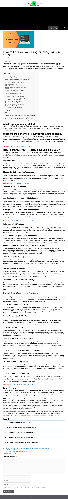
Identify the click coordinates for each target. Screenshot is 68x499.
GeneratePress (45, 497)
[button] (64, 28)
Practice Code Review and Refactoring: (16, 96)
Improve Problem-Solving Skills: (14, 93)
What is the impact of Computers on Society (21, 146)
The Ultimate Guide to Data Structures (20, 183)
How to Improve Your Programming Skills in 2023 (16, 448)
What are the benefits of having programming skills (38, 448)
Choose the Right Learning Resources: (15, 82)
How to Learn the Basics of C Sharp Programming (16, 451)
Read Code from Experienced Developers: (16, 90)
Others (61, 28)
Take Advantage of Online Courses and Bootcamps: (18, 91)
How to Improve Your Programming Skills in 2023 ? (17, 79)
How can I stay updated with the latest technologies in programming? (22, 120)
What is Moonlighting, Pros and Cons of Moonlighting (24, 384)
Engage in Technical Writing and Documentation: (18, 105)
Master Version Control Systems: (15, 101)
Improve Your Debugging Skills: (14, 99)
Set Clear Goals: (10, 81)
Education (18, 28)
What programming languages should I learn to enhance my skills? (21, 115)
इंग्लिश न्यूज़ (13, 446)
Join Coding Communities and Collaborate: (16, 85)
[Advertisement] (34, 16)
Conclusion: (7, 110)
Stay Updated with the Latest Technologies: (16, 87)
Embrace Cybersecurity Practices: (15, 107)
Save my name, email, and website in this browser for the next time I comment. (25, 487)
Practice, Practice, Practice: (13, 84)
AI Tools (33, 28)
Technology (25, 28)
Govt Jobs (10, 28)
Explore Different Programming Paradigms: (17, 98)
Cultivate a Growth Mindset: (14, 95)
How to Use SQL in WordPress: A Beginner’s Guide (23, 221)
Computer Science (42, 28)
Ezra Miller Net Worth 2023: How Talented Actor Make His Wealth (19, 449)
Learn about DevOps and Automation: (16, 104)
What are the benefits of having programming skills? (17, 77)
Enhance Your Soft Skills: (13, 102)
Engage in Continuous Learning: (14, 108)
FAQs (6, 112)
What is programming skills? (11, 76)
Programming (53, 28)
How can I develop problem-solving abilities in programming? (20, 117)
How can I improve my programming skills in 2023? (18, 113)
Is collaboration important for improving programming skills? (20, 118)
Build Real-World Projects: (12, 88)
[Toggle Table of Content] (35, 74)
